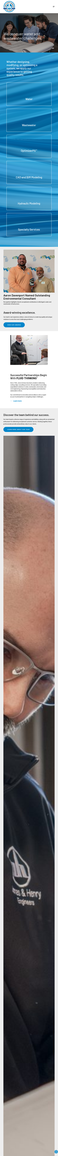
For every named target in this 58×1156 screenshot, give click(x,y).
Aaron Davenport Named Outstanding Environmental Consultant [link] (26, 297)
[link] (56, 1152)
